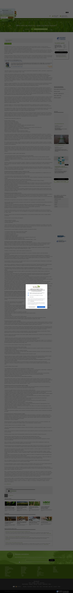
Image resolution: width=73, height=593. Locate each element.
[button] (36, 297)
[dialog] (36, 296)
